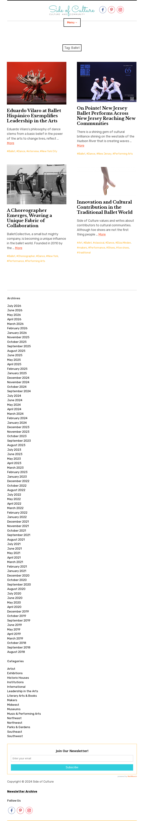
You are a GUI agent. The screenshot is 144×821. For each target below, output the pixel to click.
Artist (11, 668)
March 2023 (15, 467)
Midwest (13, 704)
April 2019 (14, 634)
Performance (16, 261)
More (10, 143)
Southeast (14, 731)
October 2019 (16, 616)
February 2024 (17, 418)
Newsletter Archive (22, 791)
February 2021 (17, 566)
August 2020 (16, 589)
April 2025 (14, 364)
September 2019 (18, 620)
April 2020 (14, 607)
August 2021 (16, 539)
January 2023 (17, 476)
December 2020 (18, 575)
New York (53, 256)
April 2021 (14, 557)
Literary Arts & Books (22, 695)
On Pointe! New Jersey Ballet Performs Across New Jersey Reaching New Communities (106, 116)
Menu (70, 22)
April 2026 (14, 319)
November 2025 (18, 337)
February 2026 (17, 328)
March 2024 (15, 413)
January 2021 (16, 571)
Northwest (14, 722)
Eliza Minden (124, 242)
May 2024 (14, 404)
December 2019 (18, 611)
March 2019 (15, 638)
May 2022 (14, 499)
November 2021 (18, 526)
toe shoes (123, 247)
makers (83, 247)
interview (33, 151)
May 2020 (14, 602)
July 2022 (14, 494)
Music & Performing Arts (24, 713)
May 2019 (13, 629)
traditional (85, 252)
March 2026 (15, 324)
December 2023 (18, 427)
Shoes (111, 247)
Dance (21, 151)
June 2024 (14, 400)
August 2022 (16, 490)
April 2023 (14, 463)
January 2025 (17, 373)
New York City (49, 151)
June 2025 (14, 355)
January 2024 (17, 422)
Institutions (15, 682)
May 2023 (14, 458)
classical (99, 242)
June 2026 (14, 310)
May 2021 (13, 553)
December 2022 (18, 481)
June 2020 (14, 598)
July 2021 (14, 544)
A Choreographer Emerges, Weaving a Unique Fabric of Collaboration (29, 218)
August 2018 (16, 652)
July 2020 (14, 593)
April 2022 (14, 503)
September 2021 (18, 535)
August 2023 (16, 445)
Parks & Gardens (18, 727)
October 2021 (16, 530)
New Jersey (105, 153)
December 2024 (18, 377)
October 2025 (17, 342)
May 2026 (14, 315)
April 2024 (14, 409)
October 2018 (16, 643)
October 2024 (17, 386)
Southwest (15, 736)
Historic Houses (18, 677)
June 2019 (14, 625)
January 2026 (17, 333)
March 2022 (15, 508)
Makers (12, 700)
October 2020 (17, 580)
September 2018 (18, 647)
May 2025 (14, 360)
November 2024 (18, 382)
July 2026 (14, 306)
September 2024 (19, 391)
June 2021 (14, 548)
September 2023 (19, 440)
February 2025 (17, 368)
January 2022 (17, 517)
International (16, 686)
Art (80, 242)
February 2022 (17, 512)
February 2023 (17, 472)
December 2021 (18, 521)
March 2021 (15, 562)
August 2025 (16, 351)
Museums (14, 709)
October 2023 (17, 436)
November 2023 (18, 431)
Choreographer (26, 256)
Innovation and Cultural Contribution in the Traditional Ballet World (105, 207)
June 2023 (14, 454)
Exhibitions (15, 673)
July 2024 (14, 395)
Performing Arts (123, 153)
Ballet (12, 151)
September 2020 (19, 584)
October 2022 (17, 485)
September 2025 (19, 346)
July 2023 (14, 449)
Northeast (14, 718)
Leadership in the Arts (22, 691)
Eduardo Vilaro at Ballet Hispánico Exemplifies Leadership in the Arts (34, 115)
